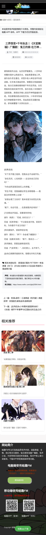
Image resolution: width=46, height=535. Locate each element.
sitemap (41, 527)
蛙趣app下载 (23, 529)
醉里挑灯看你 (24, 263)
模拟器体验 (19, 480)
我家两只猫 (7, 269)
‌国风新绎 (16, 20)
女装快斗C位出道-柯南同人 (31, 266)
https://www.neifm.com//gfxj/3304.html (27, 284)
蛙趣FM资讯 (6, 20)
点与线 (17, 266)
